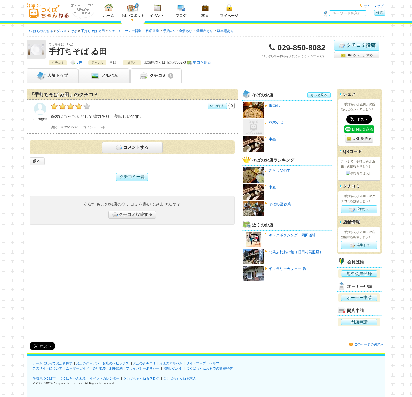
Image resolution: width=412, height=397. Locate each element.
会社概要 (99, 368)
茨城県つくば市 (44, 378)
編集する (363, 245)
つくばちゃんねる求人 (179, 378)
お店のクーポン (87, 363)
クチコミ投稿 (361, 45)
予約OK (169, 31)
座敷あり (185, 31)
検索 (379, 13)
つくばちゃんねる (72, 378)
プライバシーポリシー (142, 368)
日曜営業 (152, 31)
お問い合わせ (173, 368)
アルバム (109, 75)
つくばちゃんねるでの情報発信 (209, 368)
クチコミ (160, 75)
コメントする (136, 147)
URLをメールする (359, 55)
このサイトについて (47, 368)
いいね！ (217, 106)
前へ (37, 161)
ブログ (181, 16)
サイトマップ (374, 6)
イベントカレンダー (104, 378)
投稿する (363, 209)
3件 (79, 62)
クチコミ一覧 (132, 176)
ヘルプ (214, 363)
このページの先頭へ (369, 344)
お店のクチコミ (144, 363)
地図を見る (202, 62)
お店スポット (132, 16)
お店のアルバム (170, 363)
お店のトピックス (116, 363)
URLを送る (361, 138)
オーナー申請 (359, 297)
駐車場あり (225, 31)
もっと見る (319, 95)
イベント (157, 16)
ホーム (108, 16)
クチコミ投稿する (136, 214)
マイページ (229, 16)
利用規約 (116, 368)
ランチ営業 (133, 31)
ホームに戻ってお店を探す (52, 363)
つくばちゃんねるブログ (141, 378)
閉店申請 (359, 322)
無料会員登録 (359, 273)
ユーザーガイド (77, 368)
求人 (205, 16)
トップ (57, 75)
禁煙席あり (204, 31)
